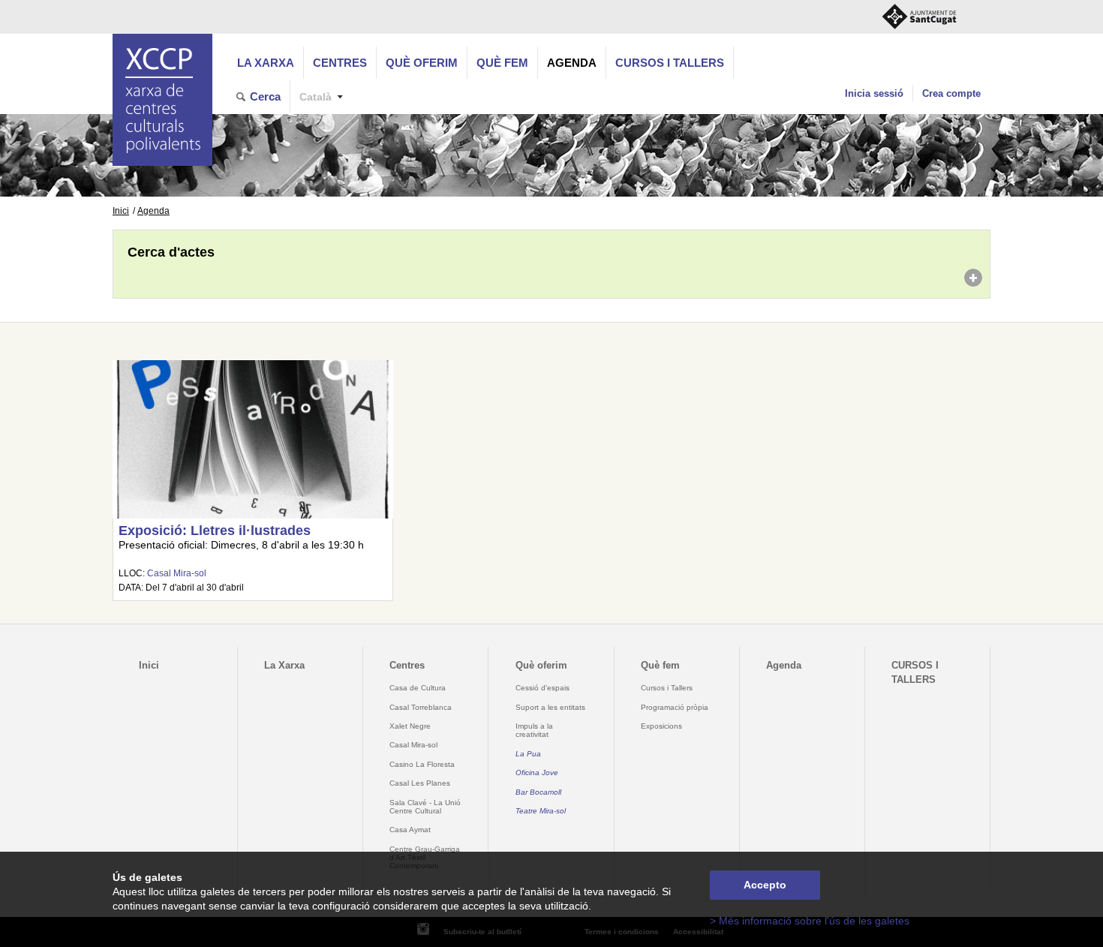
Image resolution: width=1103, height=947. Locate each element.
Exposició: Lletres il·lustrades (215, 530)
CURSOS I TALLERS (669, 62)
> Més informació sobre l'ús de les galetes (809, 921)
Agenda (572, 62)
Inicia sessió (874, 93)
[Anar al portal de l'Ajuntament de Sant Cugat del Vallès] (919, 17)
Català (315, 97)
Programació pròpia (674, 707)
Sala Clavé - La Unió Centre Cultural (425, 806)
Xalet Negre (410, 726)
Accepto (765, 885)
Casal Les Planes (419, 783)
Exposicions (661, 726)
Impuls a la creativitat (534, 730)
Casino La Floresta (422, 764)
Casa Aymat (410, 829)
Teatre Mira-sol (540, 811)
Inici (121, 211)
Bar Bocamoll (538, 792)
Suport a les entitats (550, 707)
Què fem (502, 62)
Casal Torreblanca (420, 707)
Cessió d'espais (542, 688)
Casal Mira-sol (176, 573)
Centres (340, 62)
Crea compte (951, 93)
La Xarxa (265, 62)
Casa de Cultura (417, 688)
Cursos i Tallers (667, 688)
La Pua (528, 754)
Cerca (265, 96)
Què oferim (422, 62)
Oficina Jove (536, 772)
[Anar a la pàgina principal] (162, 100)
